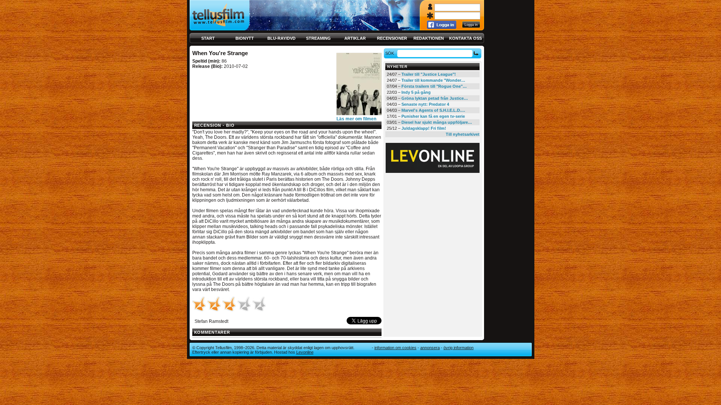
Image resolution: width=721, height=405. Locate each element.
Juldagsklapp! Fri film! (423, 128)
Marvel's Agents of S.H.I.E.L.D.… (433, 110)
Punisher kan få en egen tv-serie (433, 116)
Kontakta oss (465, 38)
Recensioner (392, 38)
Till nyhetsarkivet (463, 134)
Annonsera (430, 347)
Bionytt (244, 38)
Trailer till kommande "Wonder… (433, 80)
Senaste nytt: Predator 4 (425, 104)
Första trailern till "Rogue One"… (434, 86)
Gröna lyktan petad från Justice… (434, 98)
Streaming (318, 38)
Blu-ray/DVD (281, 38)
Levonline (305, 352)
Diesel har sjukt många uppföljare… (436, 122)
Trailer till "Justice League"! (428, 74)
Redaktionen (428, 38)
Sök (389, 53)
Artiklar (355, 38)
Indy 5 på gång (416, 92)
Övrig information (458, 347)
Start (208, 38)
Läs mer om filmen (356, 119)
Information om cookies (395, 347)
